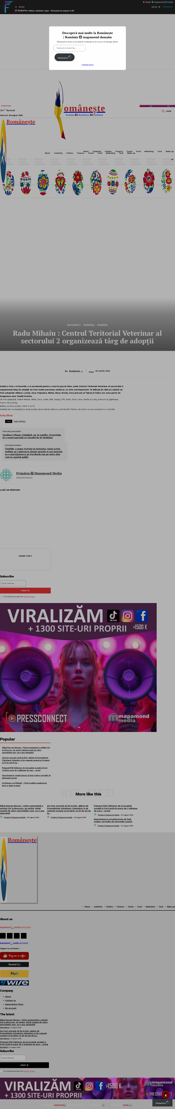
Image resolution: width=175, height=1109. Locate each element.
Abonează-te (63, 58)
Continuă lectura (88, 65)
